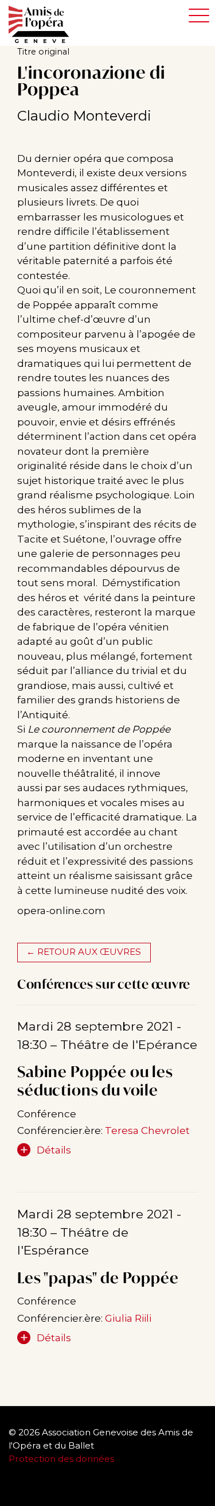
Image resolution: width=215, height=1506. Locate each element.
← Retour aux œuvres (83, 951)
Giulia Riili (128, 1318)
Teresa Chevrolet (147, 1130)
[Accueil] (44, 25)
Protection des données (62, 1458)
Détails (54, 1150)
